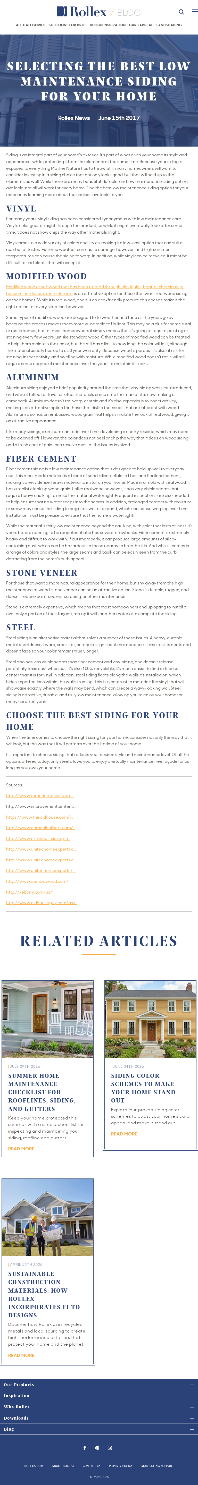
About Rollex (63, 1465)
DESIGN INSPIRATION (108, 24)
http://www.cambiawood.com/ (37, 881)
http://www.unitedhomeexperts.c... (41, 849)
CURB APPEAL (141, 24)
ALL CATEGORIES (30, 24)
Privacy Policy (121, 1465)
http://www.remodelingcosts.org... (40, 795)
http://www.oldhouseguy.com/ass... (41, 902)
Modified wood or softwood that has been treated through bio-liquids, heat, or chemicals (92, 287)
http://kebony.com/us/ (29, 892)
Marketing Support (157, 1465)
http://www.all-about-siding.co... (38, 838)
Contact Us (91, 1465)
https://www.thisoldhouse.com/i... (39, 817)
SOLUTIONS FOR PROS (68, 24)
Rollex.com (33, 1465)
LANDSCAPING (169, 24)
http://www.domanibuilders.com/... (40, 827)
